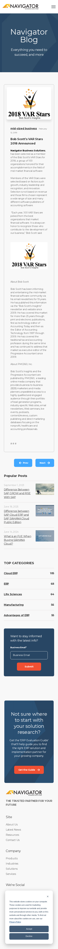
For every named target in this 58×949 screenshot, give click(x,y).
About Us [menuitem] (12, 824)
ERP (6, 583)
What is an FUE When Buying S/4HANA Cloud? (17, 540)
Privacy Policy (15, 922)
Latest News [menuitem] (13, 829)
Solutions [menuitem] (11, 868)
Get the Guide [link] (26, 769)
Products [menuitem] (12, 858)
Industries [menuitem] (12, 863)
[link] (20, 6)
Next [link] (42, 462)
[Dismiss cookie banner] (48, 896)
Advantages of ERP (16, 615)
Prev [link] (25, 462)
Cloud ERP (11, 573)
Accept (29, 929)
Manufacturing (14, 604)
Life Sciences (13, 594)
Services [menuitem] (11, 873)
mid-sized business (23, 128)
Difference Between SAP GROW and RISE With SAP (17, 493)
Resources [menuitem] (12, 834)
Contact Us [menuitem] (12, 840)
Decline (29, 936)
